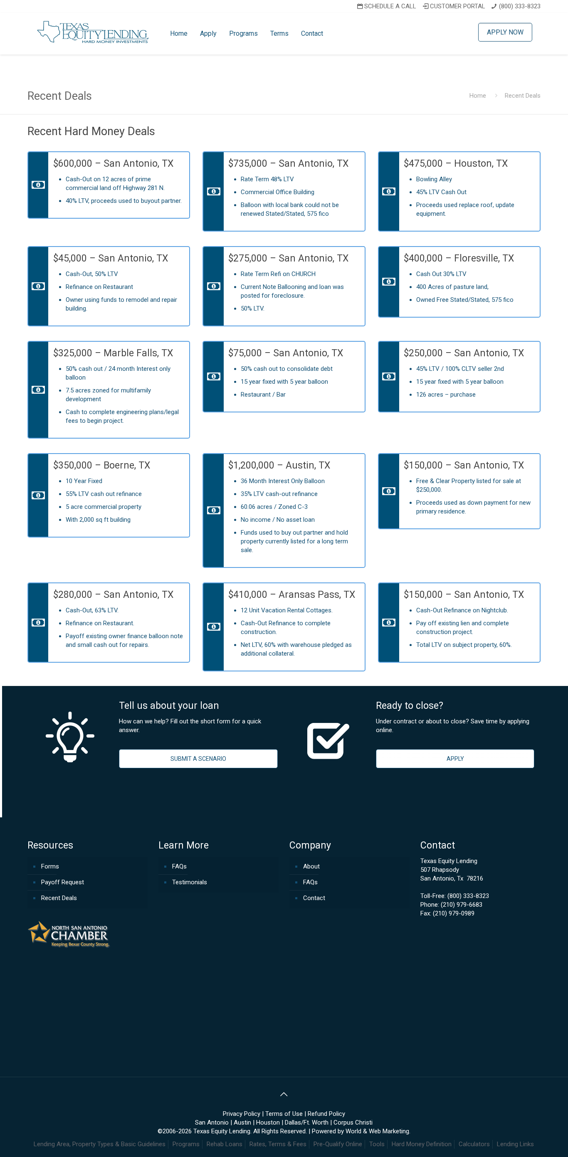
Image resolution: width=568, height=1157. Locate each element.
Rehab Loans (224, 1144)
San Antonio (212, 1122)
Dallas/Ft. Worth (306, 1122)
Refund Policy (326, 1114)
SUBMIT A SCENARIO (198, 758)
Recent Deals (59, 898)
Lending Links (515, 1144)
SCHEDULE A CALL (390, 6)
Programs (186, 1144)
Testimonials (189, 882)
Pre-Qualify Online (338, 1144)
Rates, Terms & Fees (277, 1144)
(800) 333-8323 (520, 6)
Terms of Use (284, 1114)
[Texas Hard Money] (93, 31)
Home (477, 95)
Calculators (474, 1144)
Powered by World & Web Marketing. (361, 1131)
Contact (314, 898)
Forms (50, 866)
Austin (242, 1122)
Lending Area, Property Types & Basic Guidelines (99, 1144)
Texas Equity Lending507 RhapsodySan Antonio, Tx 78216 (451, 869)
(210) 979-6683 (461, 904)
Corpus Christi (353, 1122)
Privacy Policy (241, 1114)
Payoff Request (62, 882)
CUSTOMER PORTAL (457, 6)
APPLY (455, 758)
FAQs (179, 866)
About (311, 866)
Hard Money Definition (422, 1144)
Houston (268, 1122)
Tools (377, 1144)
